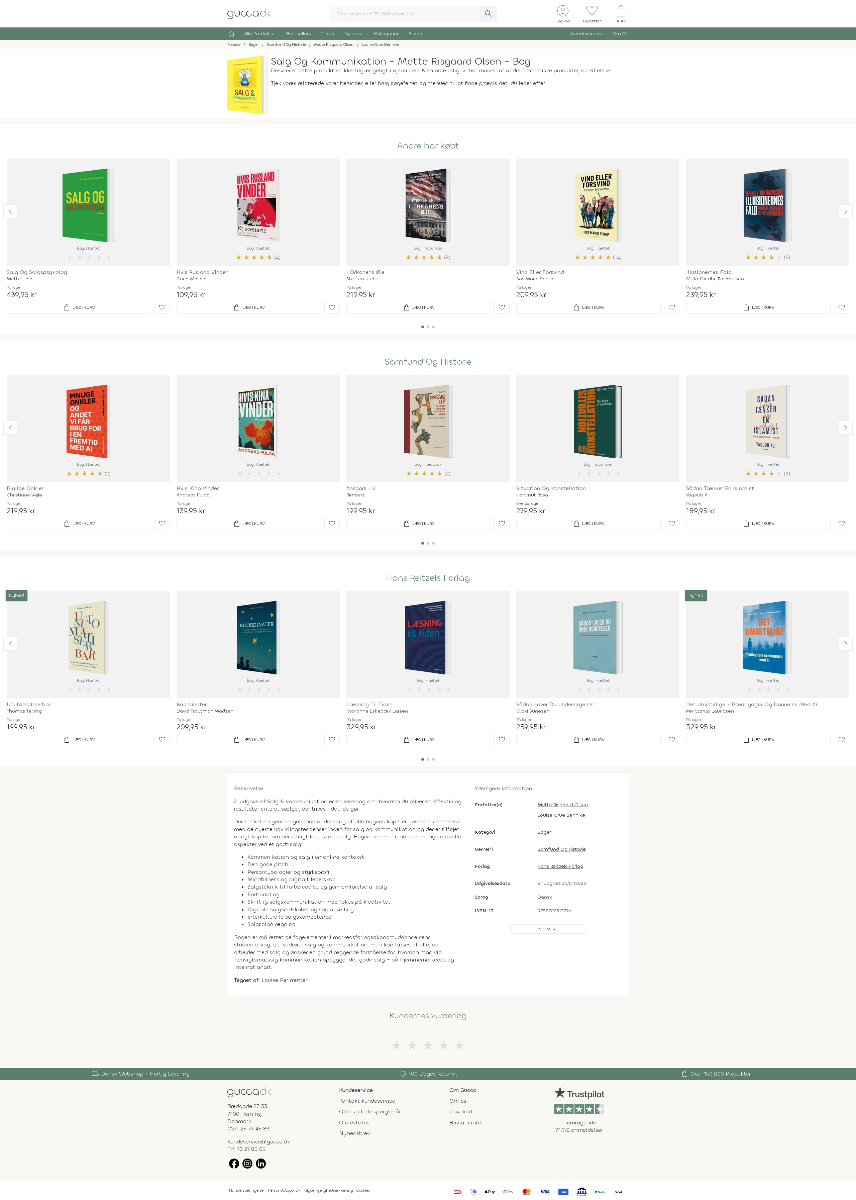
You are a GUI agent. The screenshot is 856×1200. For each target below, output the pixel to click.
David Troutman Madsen (205, 711)
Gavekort (461, 1111)
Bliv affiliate (465, 1122)
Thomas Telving (24, 711)
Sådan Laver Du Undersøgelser (555, 704)
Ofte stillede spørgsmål (370, 1111)
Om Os (620, 33)
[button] (10, 211)
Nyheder (354, 33)
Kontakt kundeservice (367, 1100)
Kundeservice (586, 33)
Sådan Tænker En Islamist (720, 488)
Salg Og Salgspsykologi (38, 272)
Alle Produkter (260, 33)
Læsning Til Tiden (369, 704)
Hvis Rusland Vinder (202, 272)
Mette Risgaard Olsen (563, 805)
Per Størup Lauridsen (710, 711)
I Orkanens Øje (365, 272)
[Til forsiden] (249, 13)
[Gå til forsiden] (249, 1091)
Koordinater (192, 704)
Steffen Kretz (362, 279)
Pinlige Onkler (25, 488)
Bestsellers (298, 33)
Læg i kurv (79, 307)
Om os (457, 1100)
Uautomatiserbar (28, 704)
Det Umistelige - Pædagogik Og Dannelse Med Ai (751, 704)
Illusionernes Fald (709, 272)
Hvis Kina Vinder (198, 488)
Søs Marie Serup (534, 279)
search (489, 14)
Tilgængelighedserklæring (328, 1190)
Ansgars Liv (361, 488)
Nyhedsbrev (354, 1133)
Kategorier (386, 33)
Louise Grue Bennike (561, 815)
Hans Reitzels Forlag (428, 578)
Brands (417, 33)
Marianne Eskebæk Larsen (377, 711)
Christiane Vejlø (24, 495)
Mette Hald (19, 279)
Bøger (544, 832)
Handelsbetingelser (247, 1190)
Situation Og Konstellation (551, 488)
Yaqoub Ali (698, 495)
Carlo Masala (192, 279)
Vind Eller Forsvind (540, 272)
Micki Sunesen (532, 711)
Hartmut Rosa (532, 495)
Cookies (363, 1190)
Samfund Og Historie (428, 362)
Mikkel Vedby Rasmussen (715, 279)
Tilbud (327, 33)
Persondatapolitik (284, 1190)
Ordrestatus (354, 1122)
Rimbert (355, 495)
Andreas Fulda (193, 495)
